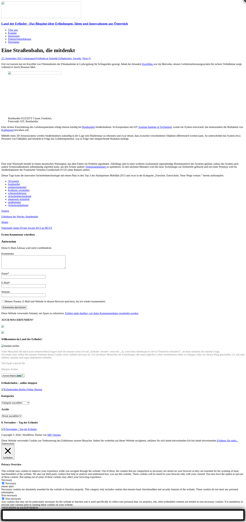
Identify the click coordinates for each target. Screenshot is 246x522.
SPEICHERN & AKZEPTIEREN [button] (19, 507)
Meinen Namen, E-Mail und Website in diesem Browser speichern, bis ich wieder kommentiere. (55, 301)
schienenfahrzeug (17, 193)
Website (5, 291)
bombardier (14, 184)
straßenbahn (14, 202)
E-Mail (5, 282)
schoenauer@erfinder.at (35, 58)
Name (4, 273)
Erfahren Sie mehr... (227, 440)
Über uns (13, 30)
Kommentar (7, 253)
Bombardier (88, 127)
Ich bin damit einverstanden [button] (201, 440)
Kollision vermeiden (18, 190)
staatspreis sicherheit (18, 199)
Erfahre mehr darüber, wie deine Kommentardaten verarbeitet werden (101, 313)
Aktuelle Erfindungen (60, 58)
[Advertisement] (40, 148)
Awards (77, 58)
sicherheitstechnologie (19, 196)
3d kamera (13, 181)
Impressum (14, 36)
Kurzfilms (147, 64)
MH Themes (54, 434)
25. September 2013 (12, 58)
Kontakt (12, 33)
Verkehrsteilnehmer (95, 166)
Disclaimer (13, 42)
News (85, 58)
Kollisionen (7, 130)
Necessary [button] (6, 480)
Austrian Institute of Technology (155, 127)
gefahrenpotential (17, 187)
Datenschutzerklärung (19, 39)
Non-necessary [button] (9, 495)
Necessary (10, 483)
